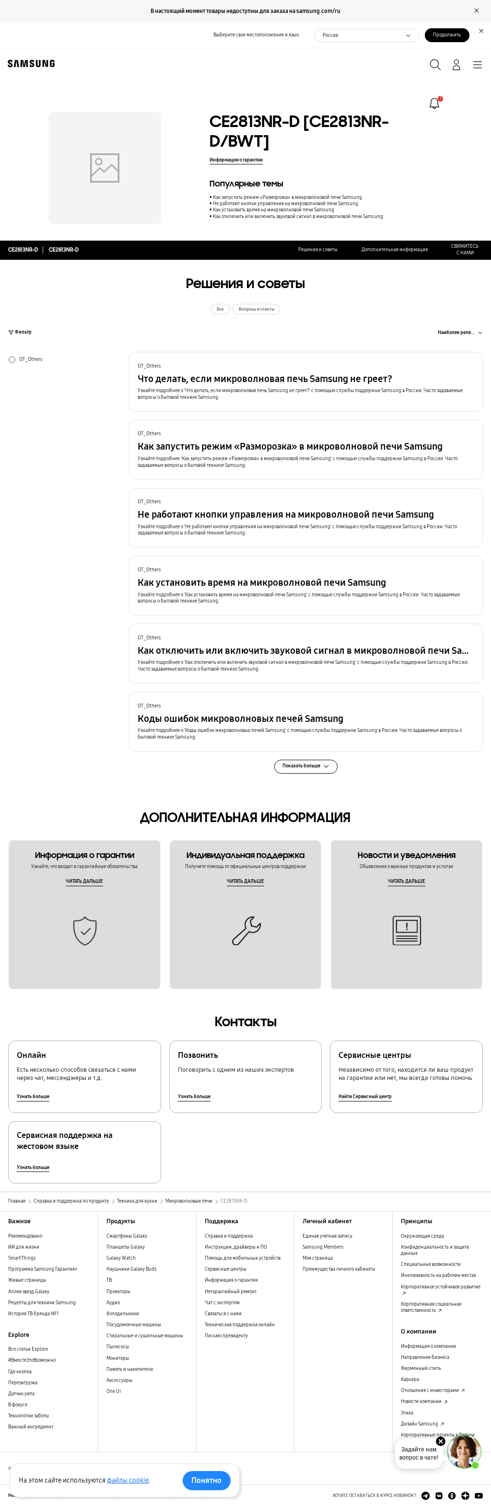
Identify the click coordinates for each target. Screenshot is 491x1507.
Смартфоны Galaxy (126, 1236)
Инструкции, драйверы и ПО (236, 1247)
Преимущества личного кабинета (339, 1269)
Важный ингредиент (30, 1427)
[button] (306, 382)
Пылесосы (117, 1347)
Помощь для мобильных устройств (243, 1258)
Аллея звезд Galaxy (28, 1292)
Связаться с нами (223, 1314)
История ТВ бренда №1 (33, 1314)
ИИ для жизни (23, 1247)
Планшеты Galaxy (125, 1247)
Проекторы (118, 1292)
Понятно (206, 1480)
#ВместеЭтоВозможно (32, 1360)
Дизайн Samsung (420, 1424)
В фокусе (17, 1405)
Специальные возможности (431, 1264)
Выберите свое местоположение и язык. (256, 35)
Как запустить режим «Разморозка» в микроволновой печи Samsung (287, 197)
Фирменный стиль (421, 1368)
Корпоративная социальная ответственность (431, 1307)
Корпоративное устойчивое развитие (440, 1287)
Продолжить (447, 35)
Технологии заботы (28, 1416)
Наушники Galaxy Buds (131, 1269)
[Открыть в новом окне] (425, 1496)
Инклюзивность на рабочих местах (438, 1275)
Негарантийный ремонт (231, 1292)
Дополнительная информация (395, 250)
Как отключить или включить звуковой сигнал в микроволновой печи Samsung (298, 217)
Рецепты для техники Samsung (42, 1303)
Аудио (113, 1303)
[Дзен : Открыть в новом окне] (465, 1496)
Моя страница (318, 1258)
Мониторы (117, 1358)
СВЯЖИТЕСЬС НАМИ (465, 249)
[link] (434, 103)
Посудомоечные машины (133, 1325)
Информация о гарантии (236, 160)
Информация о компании (428, 1346)
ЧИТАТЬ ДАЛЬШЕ (84, 881)
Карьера (410, 1379)
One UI (113, 1391)
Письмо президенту (226, 1336)
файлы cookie (128, 1480)
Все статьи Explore (28, 1349)
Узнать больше (33, 1097)
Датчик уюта (21, 1394)
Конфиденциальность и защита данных (435, 1250)
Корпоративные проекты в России (438, 1435)
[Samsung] (29, 63)
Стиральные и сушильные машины (144, 1336)
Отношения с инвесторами (430, 1390)
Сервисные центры (225, 1269)
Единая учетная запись (327, 1236)
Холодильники (122, 1314)
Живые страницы (27, 1280)
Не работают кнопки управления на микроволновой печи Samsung (285, 204)
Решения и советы (318, 250)
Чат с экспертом (222, 1303)
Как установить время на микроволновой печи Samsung (273, 210)
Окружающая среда (422, 1236)
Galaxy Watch (121, 1258)
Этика (407, 1413)
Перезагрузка (22, 1383)
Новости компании (422, 1401)
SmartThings (22, 1258)
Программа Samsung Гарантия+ (43, 1269)
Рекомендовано (25, 1236)
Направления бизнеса (425, 1357)
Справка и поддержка (229, 1236)
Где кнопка (20, 1372)
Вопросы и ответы (256, 309)
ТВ (109, 1280)
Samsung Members (323, 1247)
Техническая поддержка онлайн (240, 1325)
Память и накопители (129, 1369)
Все (220, 309)
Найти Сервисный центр (365, 1097)
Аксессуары (119, 1380)
